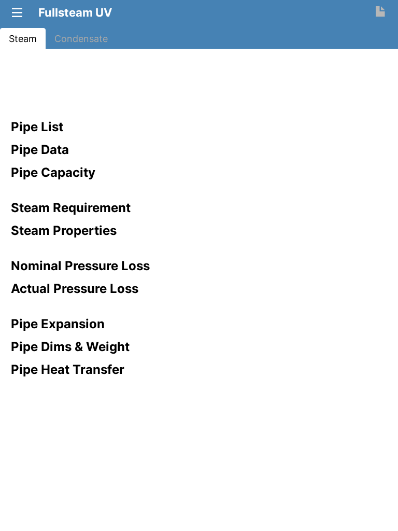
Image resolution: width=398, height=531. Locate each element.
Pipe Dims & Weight (70, 346)
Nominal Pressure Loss (80, 265)
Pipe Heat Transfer (67, 369)
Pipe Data (40, 149)
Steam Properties (64, 230)
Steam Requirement (71, 207)
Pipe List (37, 126)
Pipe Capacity (53, 172)
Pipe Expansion (58, 323)
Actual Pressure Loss (74, 288)
